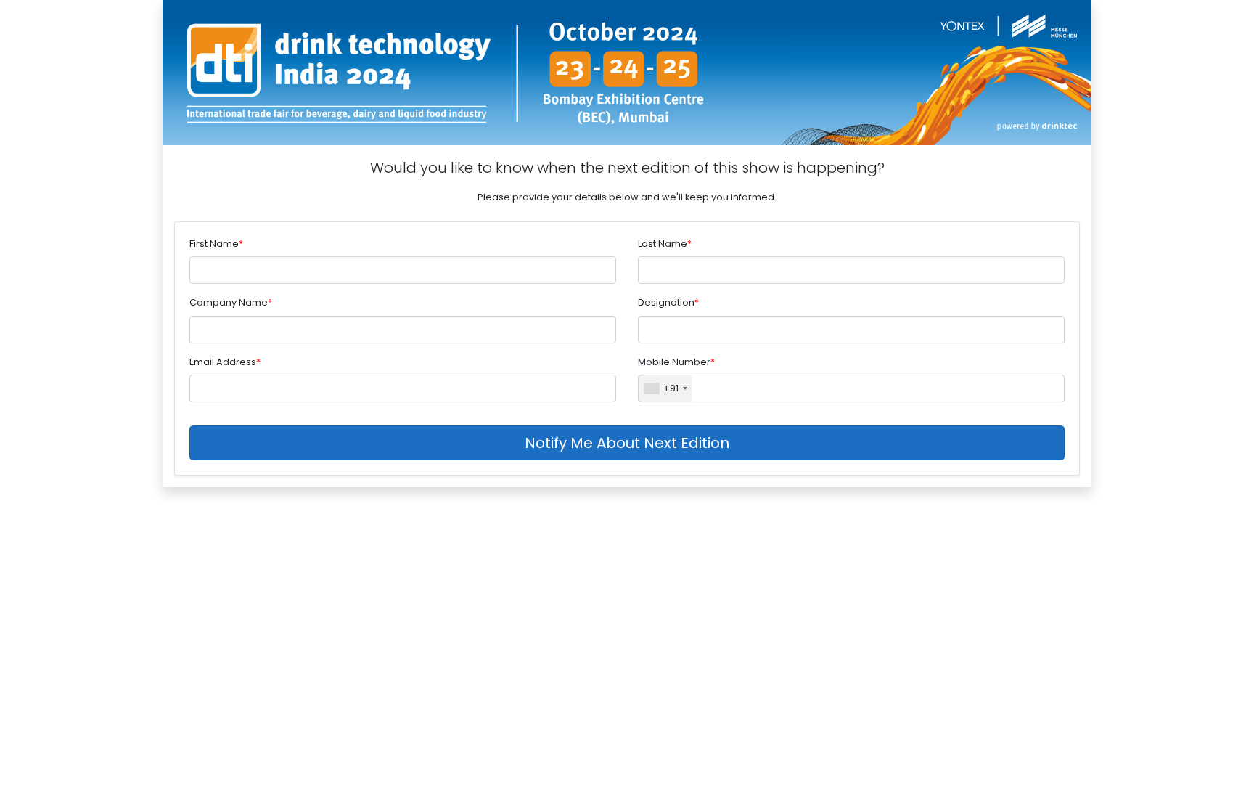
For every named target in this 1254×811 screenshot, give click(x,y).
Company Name (228, 302)
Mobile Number (674, 362)
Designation (666, 302)
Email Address (222, 362)
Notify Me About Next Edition (627, 443)
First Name (214, 243)
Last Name (662, 243)
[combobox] (665, 388)
